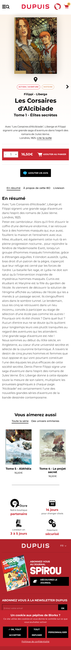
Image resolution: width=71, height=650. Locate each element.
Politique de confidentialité (35, 641)
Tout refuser (37, 632)
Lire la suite (44, 137)
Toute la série (20, 420)
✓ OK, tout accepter (15, 632)
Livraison (58, 187)
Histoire (47, 87)
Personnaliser (57, 632)
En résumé (13, 187)
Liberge (41, 94)
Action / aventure (29, 87)
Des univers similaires (45, 420)
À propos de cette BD (36, 187)
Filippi (28, 94)
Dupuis (35, 6)
